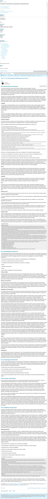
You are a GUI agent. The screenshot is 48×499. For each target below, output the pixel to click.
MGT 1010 (18, 75)
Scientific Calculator (5, 50)
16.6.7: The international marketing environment (13, 483)
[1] (34, 248)
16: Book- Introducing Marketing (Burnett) (29, 75)
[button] (3, 57)
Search (2, 73)
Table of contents (43, 86)
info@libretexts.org (17, 497)
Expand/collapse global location (46, 75)
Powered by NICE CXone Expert (14, 494)
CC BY (45, 483)
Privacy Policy (34, 496)
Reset (1, 25)
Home (5, 75)
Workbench (11, 75)
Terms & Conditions (39, 496)
